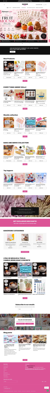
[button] (4, 5)
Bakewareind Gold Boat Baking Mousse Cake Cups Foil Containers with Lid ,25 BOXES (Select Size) (19, 157)
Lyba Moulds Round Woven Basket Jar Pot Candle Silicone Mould (9, 101)
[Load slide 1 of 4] (22, 43)
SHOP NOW (24, 246)
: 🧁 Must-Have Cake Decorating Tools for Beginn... (9, 346)
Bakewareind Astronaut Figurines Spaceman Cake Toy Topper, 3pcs (40, 184)
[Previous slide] (20, 43)
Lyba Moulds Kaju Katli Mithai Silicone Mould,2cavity (30, 72)
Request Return (6, 367)
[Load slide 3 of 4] (24, 43)
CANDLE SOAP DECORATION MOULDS (25, 294)
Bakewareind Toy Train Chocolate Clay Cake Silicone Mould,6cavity (40, 129)
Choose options (8, 77)
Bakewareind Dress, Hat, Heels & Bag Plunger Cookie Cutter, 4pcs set (19, 101)
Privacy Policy (6, 375)
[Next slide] (28, 43)
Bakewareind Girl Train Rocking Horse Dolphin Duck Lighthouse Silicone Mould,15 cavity (30, 129)
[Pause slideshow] (30, 43)
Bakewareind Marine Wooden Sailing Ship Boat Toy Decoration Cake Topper (41, 102)
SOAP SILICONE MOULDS (22, 277)
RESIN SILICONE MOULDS (37, 277)
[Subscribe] (31, 309)
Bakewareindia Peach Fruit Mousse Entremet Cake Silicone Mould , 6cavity (19, 73)
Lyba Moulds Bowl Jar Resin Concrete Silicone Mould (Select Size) (9, 72)
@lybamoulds (29, 323)
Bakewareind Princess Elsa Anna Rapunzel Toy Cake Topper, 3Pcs (8, 184)
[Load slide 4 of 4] (25, 43)
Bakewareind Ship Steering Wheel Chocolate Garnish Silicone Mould (29, 101)
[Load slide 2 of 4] (23, 43)
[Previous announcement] (17, 1)
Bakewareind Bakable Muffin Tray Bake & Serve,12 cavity (40, 156)
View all (25, 108)
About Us (5, 368)
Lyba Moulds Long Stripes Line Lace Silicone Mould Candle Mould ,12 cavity (41, 73)
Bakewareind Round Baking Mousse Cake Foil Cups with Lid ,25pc (8, 156)
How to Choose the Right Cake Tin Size (25, 345)
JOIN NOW (12, 51)
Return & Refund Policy (7, 374)
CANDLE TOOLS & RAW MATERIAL (38, 294)
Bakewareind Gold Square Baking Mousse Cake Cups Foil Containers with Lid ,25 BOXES (30, 157)
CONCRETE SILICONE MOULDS (9, 294)
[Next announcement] (33, 1)
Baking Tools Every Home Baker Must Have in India (39, 345)
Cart (4, 371)
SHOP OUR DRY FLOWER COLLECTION (25, 209)
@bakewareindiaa (20, 323)
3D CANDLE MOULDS (7, 277)
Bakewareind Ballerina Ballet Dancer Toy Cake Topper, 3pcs (19, 184)
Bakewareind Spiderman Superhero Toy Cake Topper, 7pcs (30, 184)
